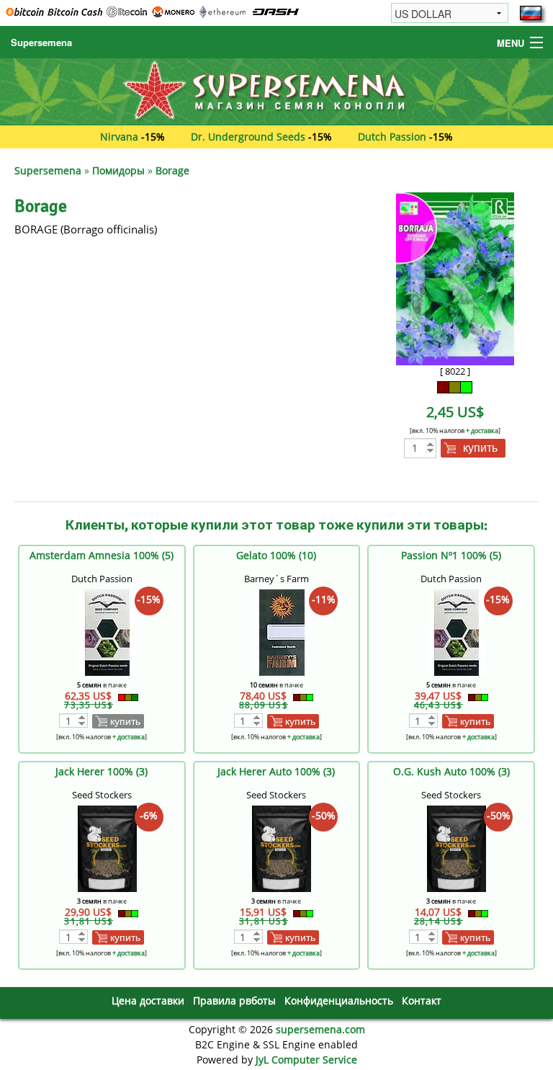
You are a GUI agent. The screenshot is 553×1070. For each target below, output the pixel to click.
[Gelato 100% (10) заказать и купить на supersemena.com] (281, 631)
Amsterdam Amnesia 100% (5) (102, 555)
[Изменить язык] (530, 13)
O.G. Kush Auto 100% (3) (451, 771)
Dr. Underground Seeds (248, 136)
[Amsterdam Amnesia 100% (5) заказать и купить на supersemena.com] (107, 631)
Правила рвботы (234, 1000)
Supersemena (41, 42)
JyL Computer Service (306, 1059)
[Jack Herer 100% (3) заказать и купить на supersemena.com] (107, 848)
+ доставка (482, 430)
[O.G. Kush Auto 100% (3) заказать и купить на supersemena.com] (456, 848)
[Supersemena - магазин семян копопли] (276, 90)
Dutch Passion (392, 136)
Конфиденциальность (338, 1000)
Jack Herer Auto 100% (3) (276, 771)
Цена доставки (148, 1000)
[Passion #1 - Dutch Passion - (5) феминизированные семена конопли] (456, 631)
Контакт (421, 1000)
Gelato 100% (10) (276, 555)
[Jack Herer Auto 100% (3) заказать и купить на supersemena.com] (281, 848)
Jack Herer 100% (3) (101, 771)
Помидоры (118, 170)
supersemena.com (320, 1029)
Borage (172, 170)
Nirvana (119, 136)
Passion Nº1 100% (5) (451, 555)
